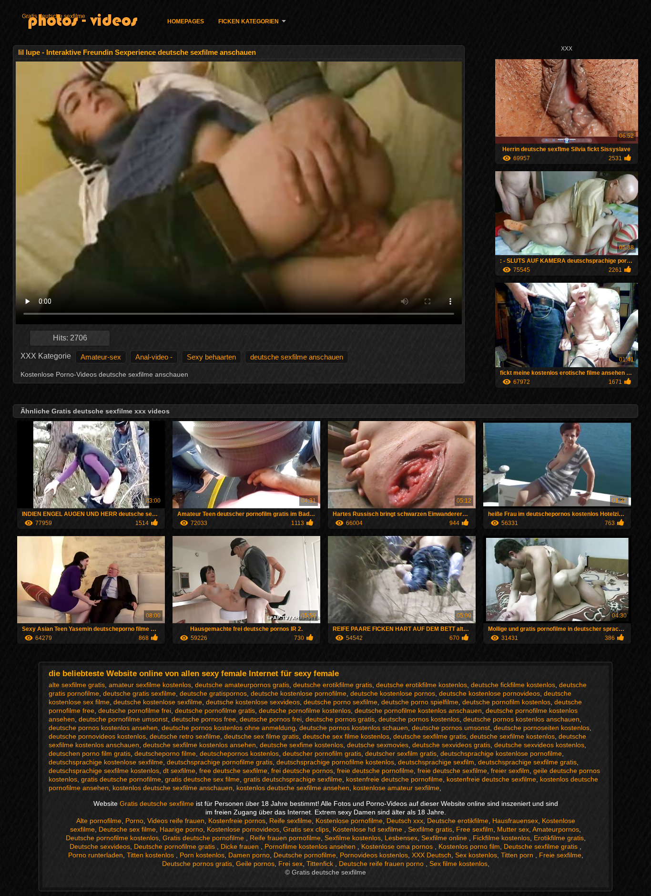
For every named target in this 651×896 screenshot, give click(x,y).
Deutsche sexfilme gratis (542, 846)
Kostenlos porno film (469, 846)
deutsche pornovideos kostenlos (97, 736)
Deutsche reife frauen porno (382, 863)
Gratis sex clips (306, 829)
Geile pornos (255, 863)
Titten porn (518, 855)
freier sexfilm (510, 770)
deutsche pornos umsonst (451, 727)
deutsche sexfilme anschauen (296, 357)
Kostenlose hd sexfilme (368, 829)
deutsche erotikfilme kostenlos (421, 685)
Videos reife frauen (175, 820)
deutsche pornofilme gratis (215, 710)
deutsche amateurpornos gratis (242, 685)
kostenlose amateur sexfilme (396, 788)
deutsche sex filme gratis (261, 736)
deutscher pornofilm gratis (322, 753)
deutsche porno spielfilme (419, 702)
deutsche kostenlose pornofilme (298, 693)
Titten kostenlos (151, 855)
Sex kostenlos (476, 855)
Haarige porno (181, 829)
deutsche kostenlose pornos (392, 693)
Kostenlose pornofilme (349, 820)
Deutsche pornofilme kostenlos (112, 838)
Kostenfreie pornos (236, 820)
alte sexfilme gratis (77, 685)
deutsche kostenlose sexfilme (157, 702)
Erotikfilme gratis (559, 838)
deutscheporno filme (165, 753)
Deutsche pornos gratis (197, 863)
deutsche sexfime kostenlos (301, 745)
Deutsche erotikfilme (457, 820)
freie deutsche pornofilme (375, 770)
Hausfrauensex (515, 820)
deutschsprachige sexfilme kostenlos (104, 770)
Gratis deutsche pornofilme (204, 838)
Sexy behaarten (211, 357)
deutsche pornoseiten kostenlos (542, 727)
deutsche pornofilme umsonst (123, 719)
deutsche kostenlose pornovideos (489, 693)
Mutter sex (513, 829)
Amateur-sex (101, 357)
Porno (134, 820)
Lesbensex (401, 838)
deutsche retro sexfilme (185, 736)
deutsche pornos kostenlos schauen (353, 727)
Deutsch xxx (405, 820)
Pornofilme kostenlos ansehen (310, 846)
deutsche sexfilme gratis (429, 736)
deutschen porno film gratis (90, 753)
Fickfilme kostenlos (501, 838)
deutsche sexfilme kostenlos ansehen (199, 745)
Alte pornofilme (99, 820)
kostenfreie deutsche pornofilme (394, 779)
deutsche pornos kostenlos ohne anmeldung (228, 727)
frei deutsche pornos (302, 770)
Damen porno (249, 855)
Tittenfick (320, 863)
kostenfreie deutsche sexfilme (491, 779)
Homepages (185, 21)
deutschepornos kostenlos (239, 753)
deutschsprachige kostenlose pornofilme (501, 753)
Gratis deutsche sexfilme (53, 16)
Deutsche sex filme (127, 829)
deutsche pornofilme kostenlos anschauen (418, 710)
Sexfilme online (445, 838)
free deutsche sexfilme (233, 770)
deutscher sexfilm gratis (401, 753)
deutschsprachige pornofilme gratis (220, 762)
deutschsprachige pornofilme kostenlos (335, 762)
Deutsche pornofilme (305, 855)
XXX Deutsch (431, 855)
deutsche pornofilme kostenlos (305, 710)
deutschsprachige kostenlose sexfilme (106, 762)
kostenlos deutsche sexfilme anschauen (172, 788)
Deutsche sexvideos (100, 846)
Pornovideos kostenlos (374, 855)
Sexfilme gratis (430, 829)
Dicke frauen (241, 846)
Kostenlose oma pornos (398, 846)
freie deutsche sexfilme (452, 770)
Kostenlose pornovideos (243, 829)
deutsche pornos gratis (340, 719)
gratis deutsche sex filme (202, 779)
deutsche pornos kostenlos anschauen (521, 719)
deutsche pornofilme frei (134, 710)
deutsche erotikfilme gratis (332, 685)
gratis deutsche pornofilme (121, 779)
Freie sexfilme (560, 855)
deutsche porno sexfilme (340, 702)
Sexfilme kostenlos (353, 838)
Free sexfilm (474, 829)
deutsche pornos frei (271, 719)
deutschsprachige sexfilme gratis (527, 762)
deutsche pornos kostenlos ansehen (103, 727)
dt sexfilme (179, 770)
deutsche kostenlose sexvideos (253, 702)
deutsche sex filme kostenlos (346, 736)
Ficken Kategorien (248, 21)
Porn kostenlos (202, 855)
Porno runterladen (95, 855)
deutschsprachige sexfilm (436, 762)
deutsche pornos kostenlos (418, 719)
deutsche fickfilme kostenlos (513, 685)
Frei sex (290, 863)
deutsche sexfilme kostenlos (512, 736)
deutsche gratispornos (213, 693)
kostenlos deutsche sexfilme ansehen (292, 788)
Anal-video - (154, 357)
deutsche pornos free (204, 719)
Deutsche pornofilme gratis (175, 846)
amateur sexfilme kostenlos (150, 685)
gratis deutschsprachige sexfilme (293, 779)
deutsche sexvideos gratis (451, 745)
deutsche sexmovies (377, 745)
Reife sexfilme (290, 820)
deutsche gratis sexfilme (139, 693)
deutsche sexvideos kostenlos (539, 745)
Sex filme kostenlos (458, 863)
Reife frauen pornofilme (285, 838)
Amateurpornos (555, 829)
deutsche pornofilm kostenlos (506, 702)
